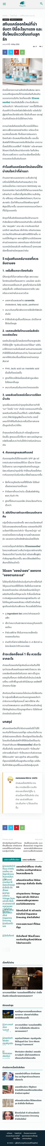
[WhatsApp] (22, 52)
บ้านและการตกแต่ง (30, 1133)
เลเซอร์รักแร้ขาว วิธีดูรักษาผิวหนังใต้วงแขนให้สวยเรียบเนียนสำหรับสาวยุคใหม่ (28, 1090)
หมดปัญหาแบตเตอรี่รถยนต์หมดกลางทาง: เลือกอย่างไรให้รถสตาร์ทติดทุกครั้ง (28, 1014)
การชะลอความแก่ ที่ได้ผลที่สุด (28, 925)
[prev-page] (4, 949)
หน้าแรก (9, 1133)
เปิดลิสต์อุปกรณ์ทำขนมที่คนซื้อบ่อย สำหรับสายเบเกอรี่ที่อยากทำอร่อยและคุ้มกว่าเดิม (12, 847)
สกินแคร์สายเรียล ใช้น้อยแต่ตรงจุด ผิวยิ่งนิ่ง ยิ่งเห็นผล (29, 883)
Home (4, 16)
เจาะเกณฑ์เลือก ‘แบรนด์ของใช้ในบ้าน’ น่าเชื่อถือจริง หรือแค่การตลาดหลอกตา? (22, 994)
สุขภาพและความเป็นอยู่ (29, 1136)
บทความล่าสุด (27, 1138)
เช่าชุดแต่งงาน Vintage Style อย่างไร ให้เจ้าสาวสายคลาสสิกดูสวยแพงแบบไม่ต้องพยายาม (28, 899)
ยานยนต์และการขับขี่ (13, 1136)
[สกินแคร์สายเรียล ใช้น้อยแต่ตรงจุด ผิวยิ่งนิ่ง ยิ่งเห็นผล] (8, 885)
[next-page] (8, 949)
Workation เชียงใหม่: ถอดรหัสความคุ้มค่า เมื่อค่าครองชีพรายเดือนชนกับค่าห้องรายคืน (28, 1055)
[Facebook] (5, 52)
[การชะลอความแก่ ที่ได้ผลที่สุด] (8, 926)
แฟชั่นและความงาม (27, 16)
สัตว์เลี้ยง (16, 1138)
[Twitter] (10, 52)
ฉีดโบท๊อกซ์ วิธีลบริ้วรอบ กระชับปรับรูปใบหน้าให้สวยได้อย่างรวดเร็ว (29, 939)
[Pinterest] (16, 52)
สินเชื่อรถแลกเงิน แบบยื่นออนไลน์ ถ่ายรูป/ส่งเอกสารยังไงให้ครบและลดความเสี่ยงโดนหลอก (32, 847)
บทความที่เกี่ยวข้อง (12, 859)
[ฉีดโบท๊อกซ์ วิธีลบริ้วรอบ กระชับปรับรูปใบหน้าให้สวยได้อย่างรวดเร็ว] (8, 938)
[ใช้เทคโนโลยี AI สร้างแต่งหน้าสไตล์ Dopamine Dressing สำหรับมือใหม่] (8, 915)
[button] (4, 4)
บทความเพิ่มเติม (28, 859)
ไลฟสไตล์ (13, 16)
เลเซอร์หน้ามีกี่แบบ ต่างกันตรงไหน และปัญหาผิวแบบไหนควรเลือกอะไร (29, 870)
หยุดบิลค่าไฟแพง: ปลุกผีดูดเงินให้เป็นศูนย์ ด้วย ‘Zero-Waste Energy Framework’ (28, 1041)
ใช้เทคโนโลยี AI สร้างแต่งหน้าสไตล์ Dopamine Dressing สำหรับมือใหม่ (28, 914)
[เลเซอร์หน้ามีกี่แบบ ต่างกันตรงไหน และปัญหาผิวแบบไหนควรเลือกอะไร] (8, 873)
